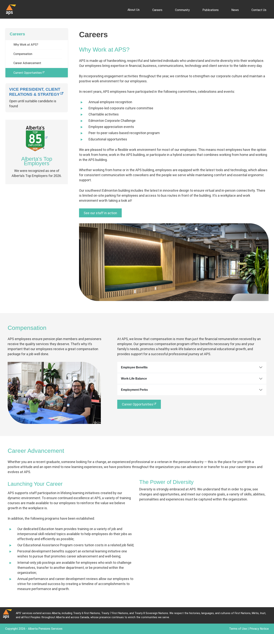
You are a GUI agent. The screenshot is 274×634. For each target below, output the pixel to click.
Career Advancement (27, 63)
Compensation (22, 54)
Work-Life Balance (134, 378)
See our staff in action (100, 213)
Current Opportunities (27, 73)
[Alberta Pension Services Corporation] (11, 9)
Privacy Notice (259, 628)
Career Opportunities (137, 404)
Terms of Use (238, 628)
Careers (17, 34)
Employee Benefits (134, 367)
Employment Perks (134, 389)
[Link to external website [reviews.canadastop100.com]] (37, 138)
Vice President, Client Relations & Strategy (34, 92)
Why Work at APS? (25, 44)
